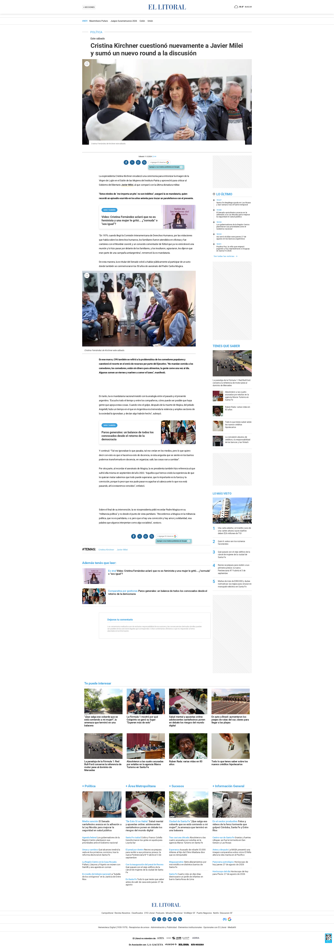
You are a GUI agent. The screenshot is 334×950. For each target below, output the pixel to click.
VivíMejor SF (189, 913)
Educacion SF (226, 913)
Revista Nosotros (122, 913)
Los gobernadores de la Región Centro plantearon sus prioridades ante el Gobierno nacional (233, 225)
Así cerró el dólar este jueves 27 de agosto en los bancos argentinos (231, 236)
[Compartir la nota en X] (132, 162)
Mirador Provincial (174, 913)
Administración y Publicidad (164, 927)
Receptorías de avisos (139, 927)
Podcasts (160, 913)
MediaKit (232, 927)
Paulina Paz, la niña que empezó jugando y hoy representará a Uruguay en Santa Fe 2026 (233, 247)
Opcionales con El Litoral (214, 927)
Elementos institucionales (190, 927)
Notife (216, 913)
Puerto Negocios (204, 913)
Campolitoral (107, 913)
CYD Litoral (149, 913)
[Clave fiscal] (328, 942)
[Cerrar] (181, 167)
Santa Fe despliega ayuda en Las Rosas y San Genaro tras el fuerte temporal (233, 202)
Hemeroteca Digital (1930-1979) (113, 927)
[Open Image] (87, 63)
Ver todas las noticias (224, 256)
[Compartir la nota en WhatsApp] (138, 162)
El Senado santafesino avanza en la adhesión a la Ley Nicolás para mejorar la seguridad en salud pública (233, 213)
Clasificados (137, 913)
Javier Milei (127, 184)
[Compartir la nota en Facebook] (126, 162)
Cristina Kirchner (106, 549)
